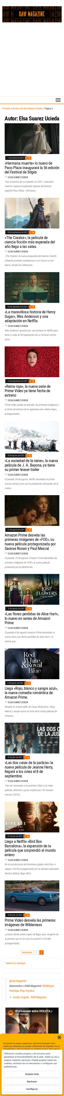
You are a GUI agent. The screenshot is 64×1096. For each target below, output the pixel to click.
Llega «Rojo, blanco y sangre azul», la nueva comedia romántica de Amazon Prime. (31, 693)
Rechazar (32, 1081)
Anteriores (27, 952)
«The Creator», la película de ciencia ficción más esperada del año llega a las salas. (30, 242)
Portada (6, 108)
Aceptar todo (32, 1074)
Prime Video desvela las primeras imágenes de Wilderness (30, 922)
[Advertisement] (32, 56)
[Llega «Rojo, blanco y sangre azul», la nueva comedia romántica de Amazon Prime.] (32, 663)
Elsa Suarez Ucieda (18, 177)
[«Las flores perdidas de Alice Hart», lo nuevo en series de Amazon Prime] (32, 589)
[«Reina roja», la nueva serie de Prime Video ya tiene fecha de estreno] (32, 361)
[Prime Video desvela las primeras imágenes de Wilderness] (32, 895)
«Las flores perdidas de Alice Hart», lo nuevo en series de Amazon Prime (32, 618)
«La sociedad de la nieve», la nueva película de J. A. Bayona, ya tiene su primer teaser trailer (31, 465)
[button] (59, 1037)
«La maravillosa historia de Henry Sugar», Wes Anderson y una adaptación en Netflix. (30, 316)
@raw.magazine (17, 981)
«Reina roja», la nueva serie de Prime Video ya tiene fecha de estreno (27, 391)
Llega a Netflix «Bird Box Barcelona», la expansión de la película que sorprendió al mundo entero (30, 848)
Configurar (32, 1089)
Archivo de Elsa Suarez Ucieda (27, 108)
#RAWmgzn (48, 986)
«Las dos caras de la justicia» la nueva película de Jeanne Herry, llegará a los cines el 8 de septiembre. (29, 769)
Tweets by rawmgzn (15, 963)
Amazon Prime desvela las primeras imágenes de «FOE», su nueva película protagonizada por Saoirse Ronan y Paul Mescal (30, 542)
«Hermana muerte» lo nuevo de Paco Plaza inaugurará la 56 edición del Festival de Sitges (32, 167)
